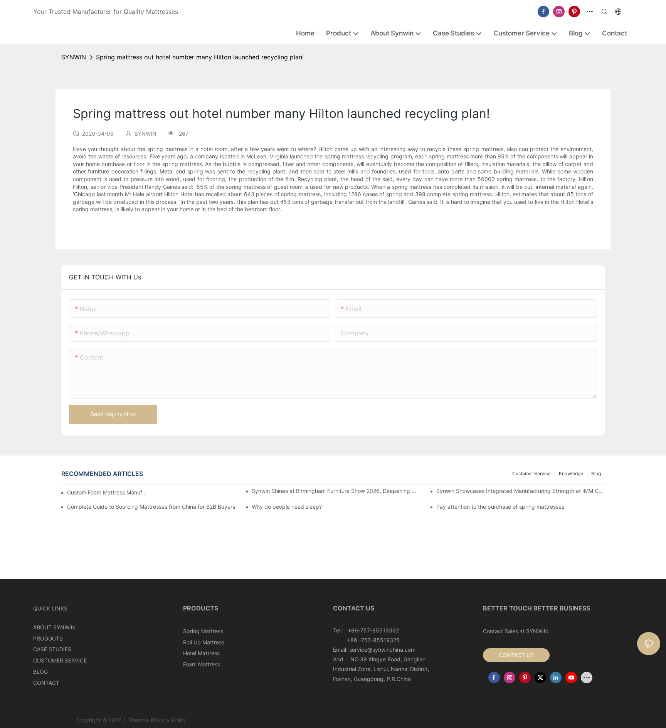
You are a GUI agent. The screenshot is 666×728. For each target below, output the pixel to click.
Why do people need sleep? (287, 506)
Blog (596, 473)
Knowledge (571, 473)
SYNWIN (73, 57)
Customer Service (531, 473)
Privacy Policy (168, 720)
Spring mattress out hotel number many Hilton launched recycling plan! (200, 57)
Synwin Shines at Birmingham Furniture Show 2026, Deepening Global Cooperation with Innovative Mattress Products (336, 491)
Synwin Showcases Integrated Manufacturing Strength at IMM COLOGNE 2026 (520, 491)
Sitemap (138, 720)
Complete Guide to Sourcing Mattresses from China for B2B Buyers (151, 506)
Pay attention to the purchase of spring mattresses (500, 506)
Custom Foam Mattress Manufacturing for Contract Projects (107, 492)
